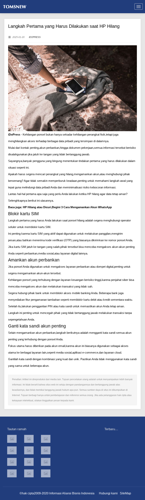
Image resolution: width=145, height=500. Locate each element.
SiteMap (125, 493)
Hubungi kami (108, 493)
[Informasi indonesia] (45, 439)
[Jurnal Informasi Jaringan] (29, 473)
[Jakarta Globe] (29, 450)
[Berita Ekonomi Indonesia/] (12, 473)
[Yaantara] (12, 462)
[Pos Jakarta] (12, 450)
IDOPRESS (35, 37)
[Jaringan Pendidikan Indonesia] (45, 462)
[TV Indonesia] (29, 462)
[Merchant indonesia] (29, 439)
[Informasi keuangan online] (45, 473)
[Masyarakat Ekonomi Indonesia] (45, 450)
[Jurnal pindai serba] (12, 439)
